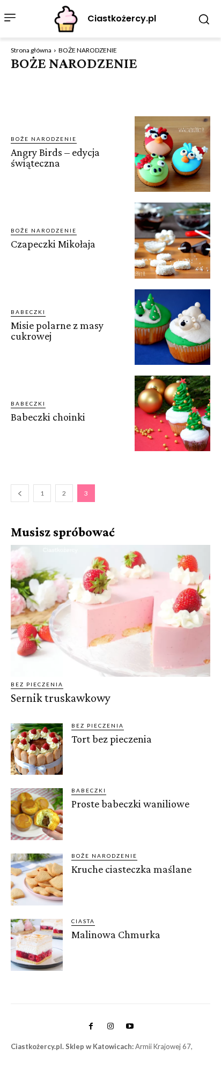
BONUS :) (154, 81)
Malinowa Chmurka (115, 934)
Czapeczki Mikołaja (53, 244)
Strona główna (31, 50)
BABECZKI (28, 81)
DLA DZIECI (30, 101)
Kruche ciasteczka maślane (131, 869)
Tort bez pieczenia (111, 739)
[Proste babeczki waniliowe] (37, 814)
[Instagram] (110, 1026)
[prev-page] (20, 493)
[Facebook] (90, 1026)
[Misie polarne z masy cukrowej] (172, 327)
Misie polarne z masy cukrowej (57, 330)
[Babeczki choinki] (172, 413)
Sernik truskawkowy (60, 698)
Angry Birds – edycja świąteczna (55, 157)
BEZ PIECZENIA (107, 81)
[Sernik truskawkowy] (110, 611)
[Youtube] (129, 1026)
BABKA (63, 81)
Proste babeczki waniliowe (130, 804)
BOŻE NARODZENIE (44, 139)
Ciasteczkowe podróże (99, 91)
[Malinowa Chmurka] (37, 945)
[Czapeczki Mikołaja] (172, 240)
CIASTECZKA (31, 91)
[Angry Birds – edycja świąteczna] (172, 154)
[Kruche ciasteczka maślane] (37, 879)
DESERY (161, 91)
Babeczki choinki (48, 417)
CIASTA (189, 81)
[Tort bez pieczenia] (37, 749)
